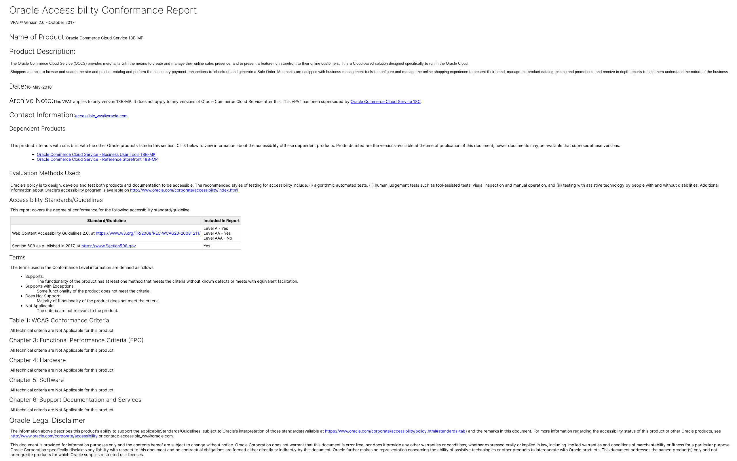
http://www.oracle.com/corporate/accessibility (54, 435)
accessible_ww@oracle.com (101, 115)
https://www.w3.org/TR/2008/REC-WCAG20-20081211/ (148, 233)
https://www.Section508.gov (108, 245)
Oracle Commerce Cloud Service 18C (386, 101)
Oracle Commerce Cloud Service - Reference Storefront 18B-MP (97, 159)
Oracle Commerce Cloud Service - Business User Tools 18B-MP (96, 154)
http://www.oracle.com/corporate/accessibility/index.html (184, 190)
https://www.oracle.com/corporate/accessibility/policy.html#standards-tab (395, 431)
